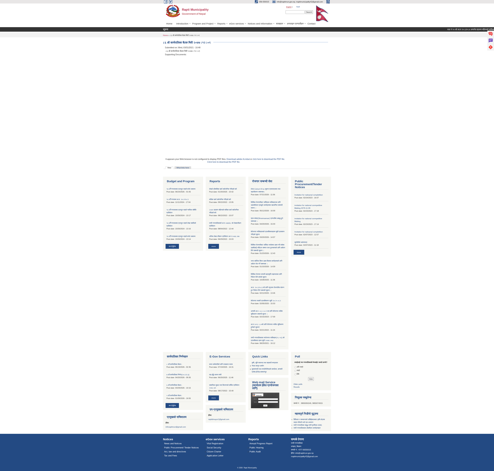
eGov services (236, 23)
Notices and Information (260, 23)
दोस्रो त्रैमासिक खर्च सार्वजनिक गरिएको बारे (223, 189)
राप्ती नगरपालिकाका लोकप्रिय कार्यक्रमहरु (307, 428)
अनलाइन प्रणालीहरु (295, 23)
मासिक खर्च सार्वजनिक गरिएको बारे (220, 199)
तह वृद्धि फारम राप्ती (215, 375)
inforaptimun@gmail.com (176, 427)
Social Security (214, 447)
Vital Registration (215, 443)
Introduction (182, 23)
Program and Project (202, 23)
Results (297, 387)
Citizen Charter (214, 451)
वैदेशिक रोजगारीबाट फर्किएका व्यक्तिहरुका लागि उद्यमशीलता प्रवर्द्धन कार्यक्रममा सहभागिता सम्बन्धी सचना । (267, 205)
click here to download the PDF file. (269, 159)
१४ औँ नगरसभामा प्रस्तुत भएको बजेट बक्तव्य (180, 236)
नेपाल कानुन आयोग (258, 366)
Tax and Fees (170, 455)
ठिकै (298, 374)
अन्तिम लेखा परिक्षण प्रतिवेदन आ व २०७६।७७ (224, 236)
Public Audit (255, 451)
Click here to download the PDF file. (223, 162)
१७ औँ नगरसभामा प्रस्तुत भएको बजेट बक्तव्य (180, 189)
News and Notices (173, 443)
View (170, 168)
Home (169, 23)
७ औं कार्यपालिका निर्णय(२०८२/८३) (177, 375)
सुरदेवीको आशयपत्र (300, 242)
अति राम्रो (300, 367)
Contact (311, 23)
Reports (221, 23)
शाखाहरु (279, 23)
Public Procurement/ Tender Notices (181, 447)
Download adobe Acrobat (238, 159)
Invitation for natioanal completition (308, 195)
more (213, 246)
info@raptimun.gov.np (304, 453)
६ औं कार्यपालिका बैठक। (174, 385)
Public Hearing (256, 447)
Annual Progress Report (260, 443)
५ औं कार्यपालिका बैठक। (174, 395)
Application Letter (215, 455)
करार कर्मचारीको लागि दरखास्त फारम (221, 364)
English (289, 7)
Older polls (298, 384)
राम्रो (298, 370)
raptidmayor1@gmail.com (218, 419)
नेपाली (298, 7)
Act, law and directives (175, 451)
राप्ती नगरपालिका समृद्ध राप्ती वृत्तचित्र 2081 (308, 425)
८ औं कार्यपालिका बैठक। (174, 364)
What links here (183, 168)
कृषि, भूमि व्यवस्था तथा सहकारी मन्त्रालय (265, 363)
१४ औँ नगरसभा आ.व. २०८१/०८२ (177, 199)
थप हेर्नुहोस (172, 246)
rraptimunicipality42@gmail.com (304, 456)
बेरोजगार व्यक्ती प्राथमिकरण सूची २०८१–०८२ (266, 301)
